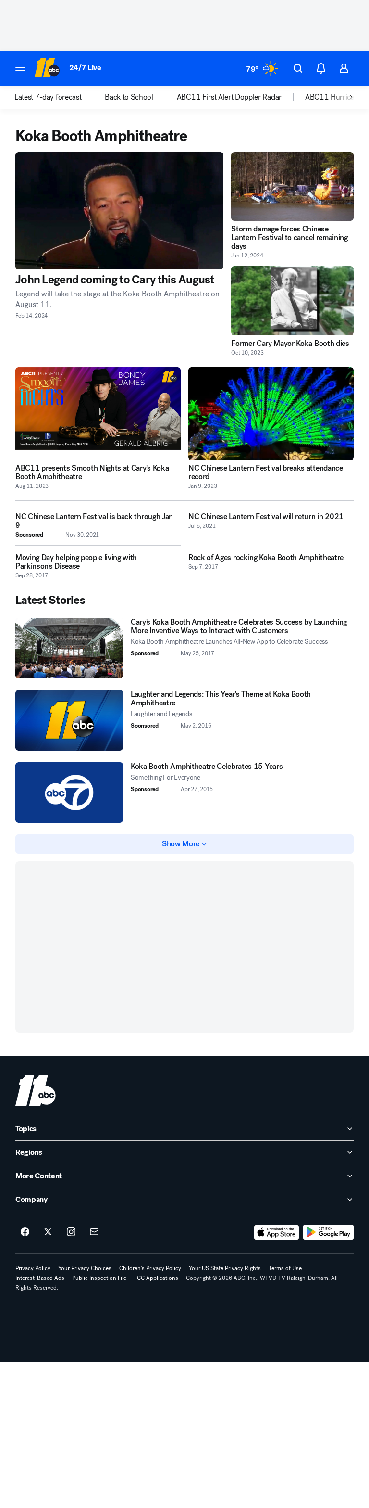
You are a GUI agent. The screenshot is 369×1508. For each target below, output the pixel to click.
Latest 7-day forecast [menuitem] (47, 97)
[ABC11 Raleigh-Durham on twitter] (48, 1232)
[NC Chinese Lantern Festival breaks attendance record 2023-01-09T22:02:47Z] (271, 413)
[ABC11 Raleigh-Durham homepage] (47, 68)
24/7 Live (85, 68)
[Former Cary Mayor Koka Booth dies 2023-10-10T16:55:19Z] (292, 300)
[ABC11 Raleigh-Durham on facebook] (25, 1232)
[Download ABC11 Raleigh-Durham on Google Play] (328, 1232)
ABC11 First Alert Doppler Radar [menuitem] (229, 97)
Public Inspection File (99, 1278)
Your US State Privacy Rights (225, 1268)
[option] (59, 97)
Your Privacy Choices (84, 1268)
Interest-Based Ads (39, 1278)
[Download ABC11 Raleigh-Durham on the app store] (277, 1232)
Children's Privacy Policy (150, 1268)
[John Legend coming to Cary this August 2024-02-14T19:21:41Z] (119, 210)
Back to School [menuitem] (129, 97)
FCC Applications (156, 1278)
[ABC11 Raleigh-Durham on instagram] (71, 1232)
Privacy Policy (32, 1268)
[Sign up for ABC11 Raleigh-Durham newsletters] (94, 1232)
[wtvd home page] (35, 1090)
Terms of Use (285, 1268)
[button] (20, 67)
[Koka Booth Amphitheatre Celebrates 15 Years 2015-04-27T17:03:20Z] (69, 792)
